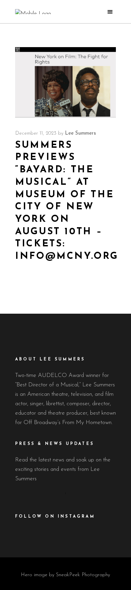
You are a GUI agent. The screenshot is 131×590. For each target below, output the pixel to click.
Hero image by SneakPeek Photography (65, 575)
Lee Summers (80, 133)
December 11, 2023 (35, 133)
